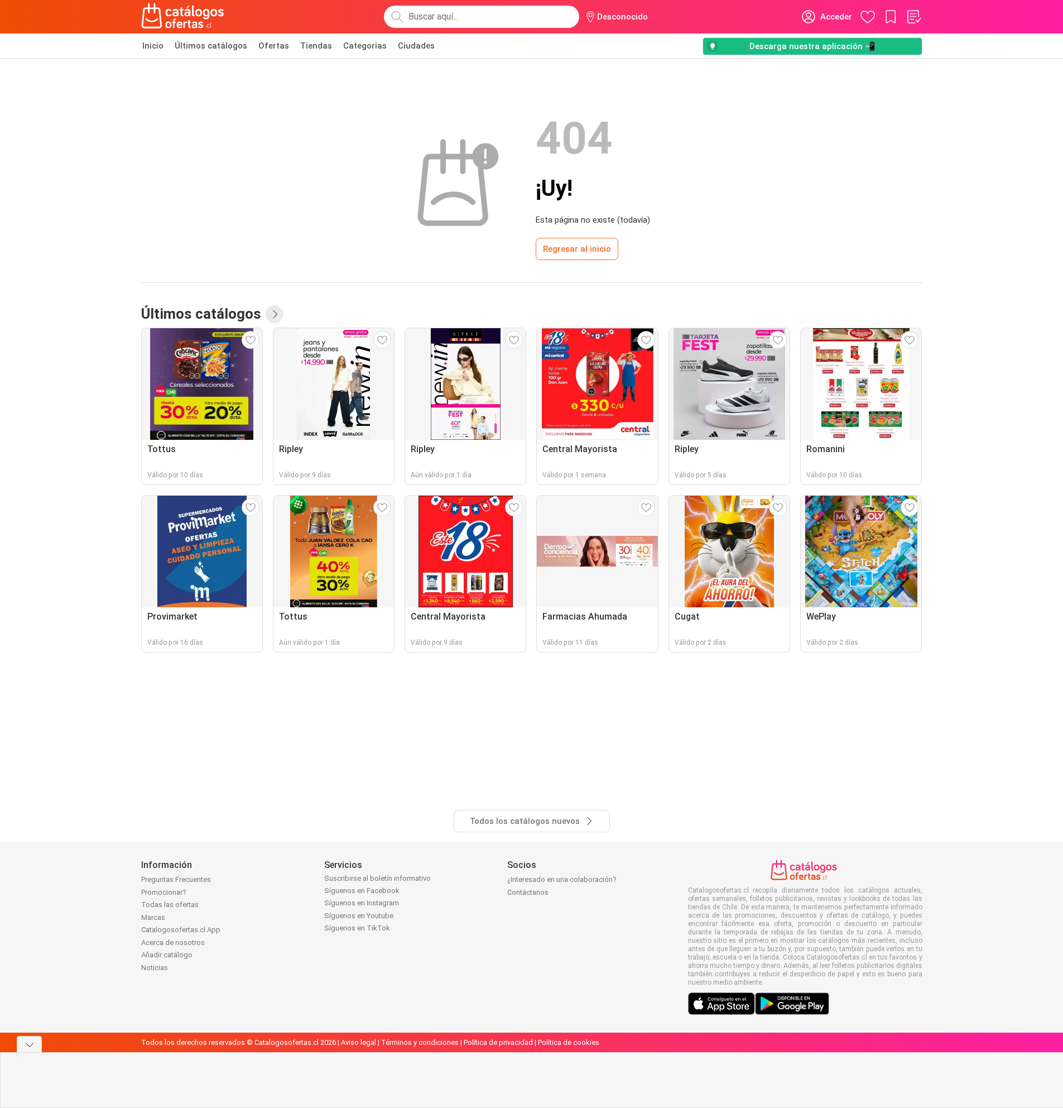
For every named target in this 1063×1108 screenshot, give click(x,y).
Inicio (152, 46)
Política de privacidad (498, 1042)
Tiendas (316, 46)
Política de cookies (568, 1042)
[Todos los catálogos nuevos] (274, 314)
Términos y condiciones (420, 1042)
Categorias (365, 46)
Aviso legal (358, 1042)
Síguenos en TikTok (357, 928)
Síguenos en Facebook (362, 890)
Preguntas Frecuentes (176, 879)
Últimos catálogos (211, 46)
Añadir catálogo (167, 955)
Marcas (153, 917)
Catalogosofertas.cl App (180, 929)
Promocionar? (163, 892)
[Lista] (913, 17)
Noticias (154, 967)
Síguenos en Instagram (361, 903)
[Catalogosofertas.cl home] (184, 17)
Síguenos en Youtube (358, 916)
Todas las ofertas (170, 904)
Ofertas (273, 46)
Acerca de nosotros (173, 942)
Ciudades (416, 46)
